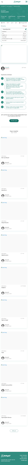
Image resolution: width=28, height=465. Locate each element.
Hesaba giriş (14, 120)
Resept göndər (23, 458)
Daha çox (14, 430)
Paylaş (24, 67)
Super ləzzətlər (23, 455)
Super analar (24, 457)
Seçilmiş (4, 26)
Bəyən (25, 26)
